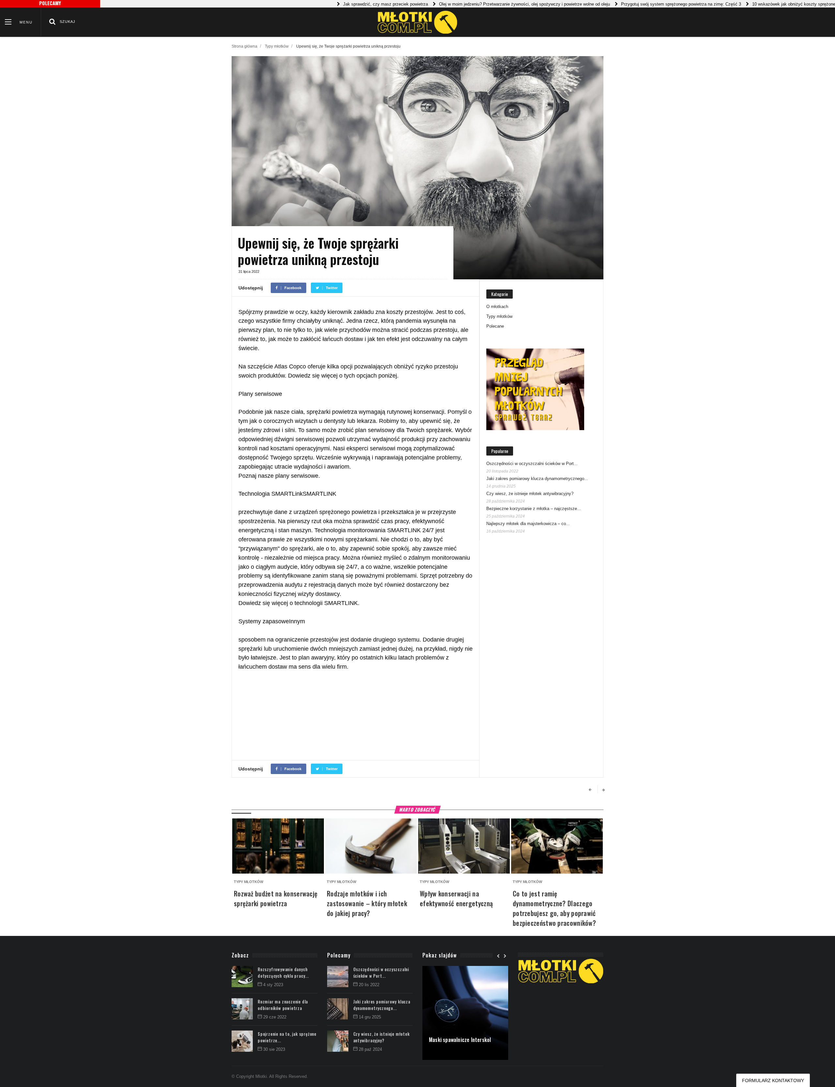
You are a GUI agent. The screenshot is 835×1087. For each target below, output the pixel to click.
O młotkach (497, 306)
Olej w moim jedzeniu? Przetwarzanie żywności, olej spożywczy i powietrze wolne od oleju (498, 4)
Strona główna (244, 46)
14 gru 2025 (370, 1017)
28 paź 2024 (370, 1049)
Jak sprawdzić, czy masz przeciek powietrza (359, 4)
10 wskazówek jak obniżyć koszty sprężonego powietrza (779, 4)
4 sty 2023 (273, 984)
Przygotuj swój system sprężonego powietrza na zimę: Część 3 (655, 4)
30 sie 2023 (274, 1049)
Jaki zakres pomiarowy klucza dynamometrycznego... (537, 478)
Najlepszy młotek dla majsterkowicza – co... (528, 523)
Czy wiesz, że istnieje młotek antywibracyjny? (529, 493)
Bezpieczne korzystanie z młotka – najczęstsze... (533, 508)
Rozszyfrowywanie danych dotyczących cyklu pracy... (283, 972)
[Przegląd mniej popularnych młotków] (535, 389)
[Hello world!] (465, 969)
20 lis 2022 (369, 984)
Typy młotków (277, 46)
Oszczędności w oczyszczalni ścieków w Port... (532, 463)
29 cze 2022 (274, 1017)
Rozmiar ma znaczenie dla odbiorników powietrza (283, 1004)
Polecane (495, 326)
